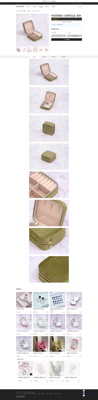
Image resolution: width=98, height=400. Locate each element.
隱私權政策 (34, 393)
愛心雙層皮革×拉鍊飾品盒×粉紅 (56, 331)
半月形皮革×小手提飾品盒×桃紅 (23, 331)
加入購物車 (67, 39)
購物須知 (30, 393)
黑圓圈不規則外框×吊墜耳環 (38, 308)
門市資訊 (17, 393)
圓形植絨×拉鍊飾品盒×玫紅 (72, 308)
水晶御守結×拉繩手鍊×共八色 (24, 377)
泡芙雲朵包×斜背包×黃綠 (55, 353)
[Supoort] (84, 391)
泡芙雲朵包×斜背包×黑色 (54, 377)
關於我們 (51, 393)
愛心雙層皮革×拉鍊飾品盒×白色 (73, 331)
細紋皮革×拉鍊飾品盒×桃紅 (72, 353)
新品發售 (28, 10)
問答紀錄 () (54, 56)
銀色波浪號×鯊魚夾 (20, 308)
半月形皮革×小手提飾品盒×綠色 (39, 331)
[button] (18, 30)
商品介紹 (34, 56)
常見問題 (55, 393)
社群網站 (59, 393)
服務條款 (25, 393)
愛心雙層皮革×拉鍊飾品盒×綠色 (23, 353)
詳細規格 (44, 56)
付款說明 (38, 393)
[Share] (84, 393)
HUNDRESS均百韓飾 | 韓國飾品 (21, 10)
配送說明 (43, 393)
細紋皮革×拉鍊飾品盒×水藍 (71, 377)
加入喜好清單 (74, 35)
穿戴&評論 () (63, 56)
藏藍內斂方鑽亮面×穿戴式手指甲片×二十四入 (57, 309)
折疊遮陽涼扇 (56, 19)
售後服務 (47, 393)
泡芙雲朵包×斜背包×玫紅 (38, 353)
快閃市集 (21, 393)
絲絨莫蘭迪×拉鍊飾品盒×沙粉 (40, 377)
